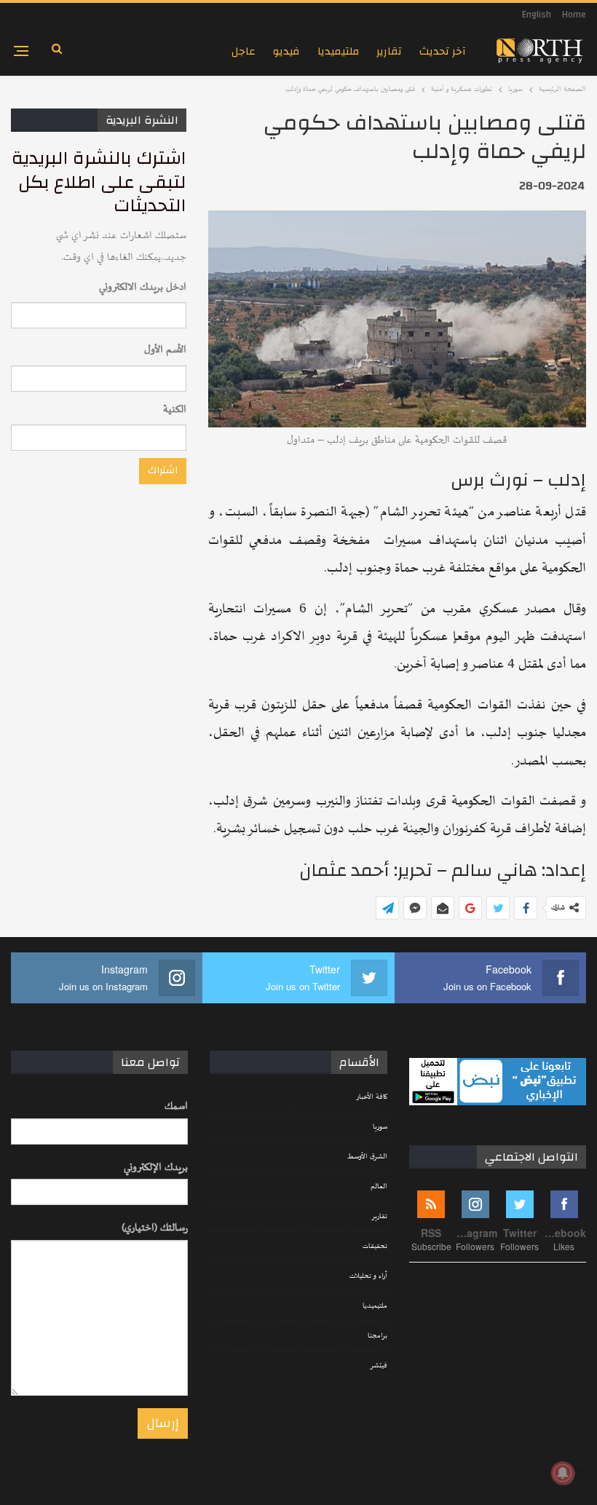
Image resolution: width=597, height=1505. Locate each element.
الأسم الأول (165, 350)
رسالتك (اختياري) (155, 1228)
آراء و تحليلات (368, 1276)
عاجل (244, 51)
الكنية (174, 409)
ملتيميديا (338, 51)
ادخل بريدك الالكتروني (142, 287)
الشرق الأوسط (367, 1157)
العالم (379, 1186)
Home (574, 14)
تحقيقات (375, 1246)
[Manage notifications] (562, 1473)
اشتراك (163, 470)
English (536, 14)
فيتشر (378, 1365)
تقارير (389, 51)
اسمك (176, 1106)
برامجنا (377, 1336)
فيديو (286, 51)
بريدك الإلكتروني (156, 1167)
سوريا (380, 1127)
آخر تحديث (442, 51)
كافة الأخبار (371, 1097)
